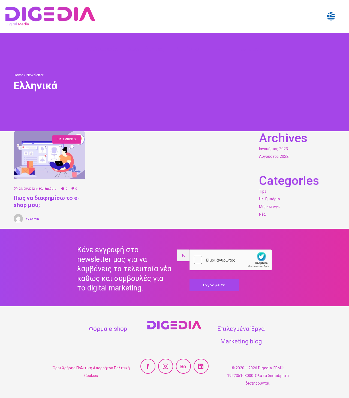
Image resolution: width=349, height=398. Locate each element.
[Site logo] (50, 16)
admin (32, 219)
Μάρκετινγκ (269, 206)
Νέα (262, 214)
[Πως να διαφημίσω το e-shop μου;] (49, 155)
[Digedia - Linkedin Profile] (201, 366)
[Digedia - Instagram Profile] (165, 366)
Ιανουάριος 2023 (273, 149)
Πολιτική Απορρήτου (94, 368)
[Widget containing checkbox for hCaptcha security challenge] (230, 260)
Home (18, 75)
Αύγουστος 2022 (273, 156)
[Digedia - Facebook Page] (147, 366)
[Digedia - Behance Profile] (183, 366)
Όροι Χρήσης (64, 368)
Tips (262, 191)
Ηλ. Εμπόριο (269, 199)
